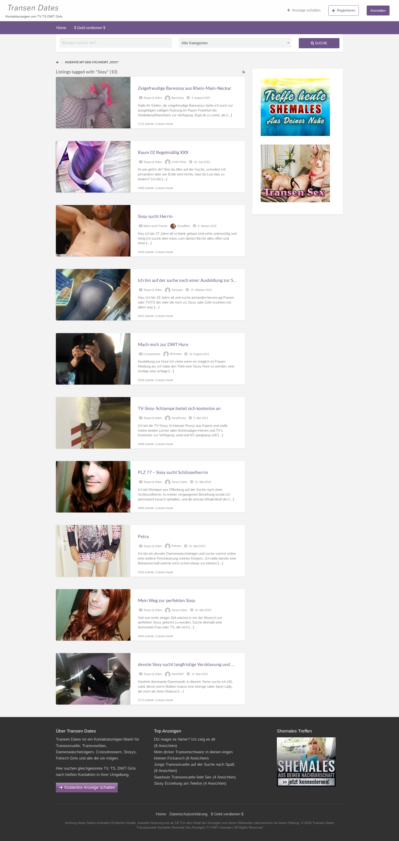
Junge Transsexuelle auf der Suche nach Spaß (194, 764)
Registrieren (346, 10)
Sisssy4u (177, 290)
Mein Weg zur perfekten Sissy (166, 600)
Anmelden (378, 10)
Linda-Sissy (179, 162)
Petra (143, 536)
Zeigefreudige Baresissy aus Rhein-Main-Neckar (184, 88)
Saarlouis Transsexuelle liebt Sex (183, 777)
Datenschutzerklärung (188, 814)
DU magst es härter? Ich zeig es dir (185, 739)
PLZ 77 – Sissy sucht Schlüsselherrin (173, 472)
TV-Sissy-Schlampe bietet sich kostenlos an (179, 408)
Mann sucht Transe (155, 226)
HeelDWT (178, 674)
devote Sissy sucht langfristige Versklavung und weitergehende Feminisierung (213, 664)
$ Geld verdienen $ (89, 28)
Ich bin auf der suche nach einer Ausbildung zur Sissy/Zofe (194, 280)
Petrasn (176, 546)
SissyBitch (183, 226)
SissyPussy (179, 418)
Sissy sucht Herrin (155, 216)
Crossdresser (151, 354)
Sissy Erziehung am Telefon (178, 783)
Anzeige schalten (306, 10)
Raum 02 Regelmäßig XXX (163, 152)
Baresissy (178, 97)
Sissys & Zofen (152, 97)
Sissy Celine (179, 482)
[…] (229, 115)
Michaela (175, 354)
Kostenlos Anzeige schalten (89, 787)
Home (61, 28)
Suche (320, 43)
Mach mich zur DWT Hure (163, 344)
